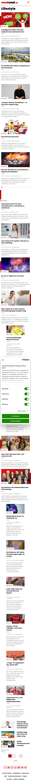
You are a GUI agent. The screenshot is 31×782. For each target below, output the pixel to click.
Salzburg (5, 271)
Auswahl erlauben (15, 421)
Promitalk (10, 549)
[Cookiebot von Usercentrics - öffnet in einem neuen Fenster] (22, 360)
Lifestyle (5, 26)
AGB (5, 776)
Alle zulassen (15, 416)
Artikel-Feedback (18, 779)
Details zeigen (22, 411)
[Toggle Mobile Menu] (28, 2)
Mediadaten (17, 773)
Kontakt (9, 779)
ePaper (24, 776)
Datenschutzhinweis (14, 776)
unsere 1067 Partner (13, 370)
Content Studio (7, 773)
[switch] (26, 394)
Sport (9, 623)
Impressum (25, 773)
